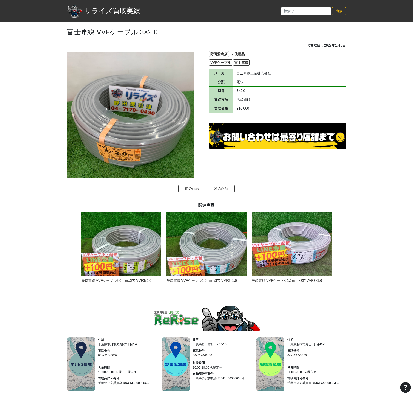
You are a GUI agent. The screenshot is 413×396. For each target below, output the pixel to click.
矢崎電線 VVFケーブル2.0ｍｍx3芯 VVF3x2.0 (116, 280)
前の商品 (192, 188)
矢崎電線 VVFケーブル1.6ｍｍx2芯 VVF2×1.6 (287, 280)
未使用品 (238, 54)
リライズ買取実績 (112, 11)
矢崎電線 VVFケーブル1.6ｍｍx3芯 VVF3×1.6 (201, 280)
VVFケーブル (220, 62)
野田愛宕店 (219, 54)
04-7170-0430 (202, 355)
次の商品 (221, 188)
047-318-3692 (107, 355)
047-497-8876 (297, 355)
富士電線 (241, 62)
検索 (339, 11)
